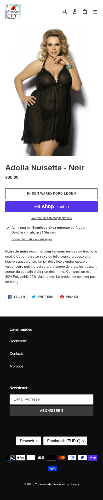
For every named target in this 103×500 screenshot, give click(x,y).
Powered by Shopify (66, 484)
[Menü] (95, 11)
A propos (16, 366)
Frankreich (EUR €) (63, 441)
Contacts (17, 353)
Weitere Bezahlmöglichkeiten (51, 218)
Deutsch (27, 441)
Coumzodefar (43, 484)
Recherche (18, 341)
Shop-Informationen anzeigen (31, 239)
